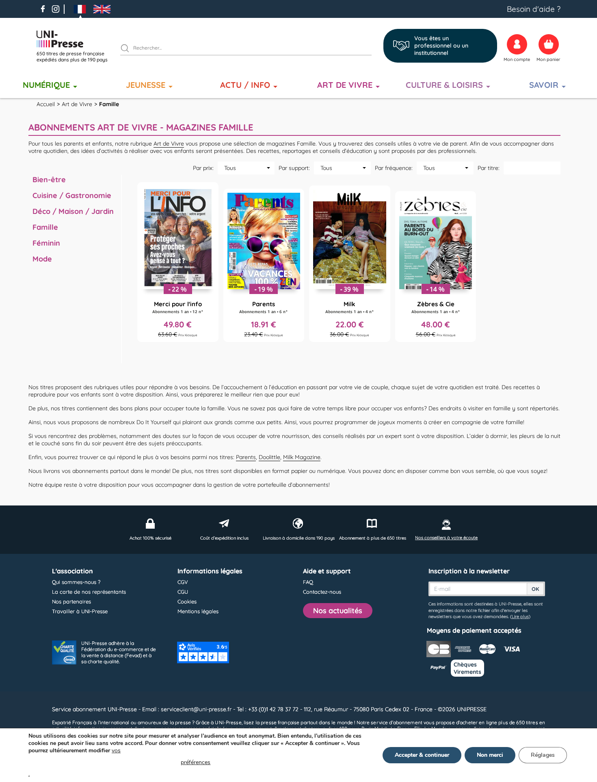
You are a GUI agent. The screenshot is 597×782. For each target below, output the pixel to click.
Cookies (187, 601)
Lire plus (520, 616)
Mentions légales (197, 611)
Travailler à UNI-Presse (80, 611)
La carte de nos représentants (89, 591)
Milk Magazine (301, 457)
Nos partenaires (71, 601)
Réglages (543, 755)
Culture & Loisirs (444, 85)
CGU (182, 591)
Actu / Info (245, 85)
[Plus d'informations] (177, 262)
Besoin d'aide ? (533, 9)
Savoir (543, 85)
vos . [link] (119, 762)
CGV (182, 582)
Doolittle (269, 457)
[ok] (128, 49)
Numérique (46, 85)
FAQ (308, 582)
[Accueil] (75, 39)
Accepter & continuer (422, 755)
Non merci (490, 755)
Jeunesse (145, 85)
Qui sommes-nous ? (76, 582)
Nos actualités (337, 610)
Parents (246, 457)
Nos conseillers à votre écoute (446, 537)
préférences (195, 762)
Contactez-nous (322, 591)
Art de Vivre (344, 85)
